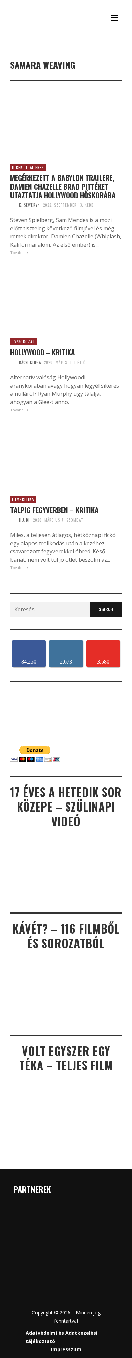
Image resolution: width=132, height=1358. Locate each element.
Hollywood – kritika (42, 352)
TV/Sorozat (23, 341)
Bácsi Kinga (30, 362)
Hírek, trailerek (28, 167)
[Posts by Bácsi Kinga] (13, 362)
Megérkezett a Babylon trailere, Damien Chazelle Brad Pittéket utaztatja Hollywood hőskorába (63, 186)
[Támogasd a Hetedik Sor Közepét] (66, 41)
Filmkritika (23, 499)
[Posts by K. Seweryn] (13, 205)
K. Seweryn (29, 205)
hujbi (24, 520)
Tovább (17, 252)
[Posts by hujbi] (13, 520)
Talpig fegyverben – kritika (54, 509)
